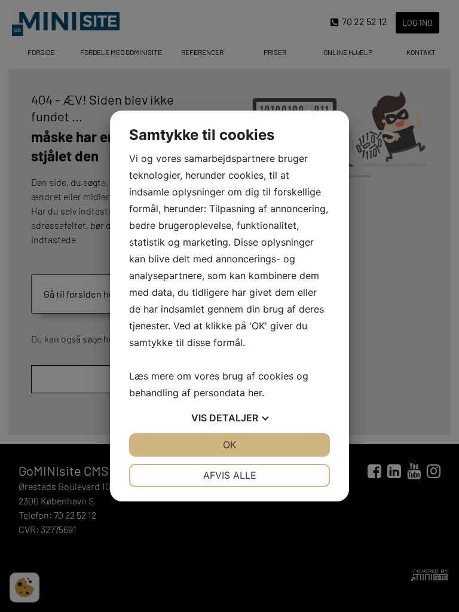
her (255, 393)
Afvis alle (229, 475)
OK (229, 445)
